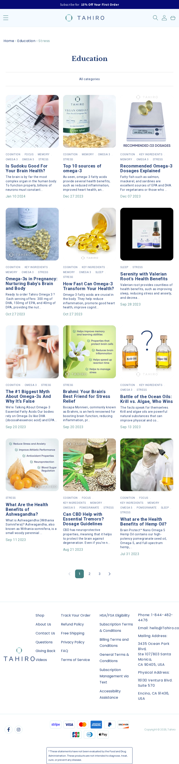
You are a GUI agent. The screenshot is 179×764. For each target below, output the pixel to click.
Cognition (13, 154)
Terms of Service (75, 659)
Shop (40, 615)
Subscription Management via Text (114, 676)
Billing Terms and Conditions (114, 642)
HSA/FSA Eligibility (115, 615)
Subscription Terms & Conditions (116, 627)
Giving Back (45, 650)
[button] (155, 17)
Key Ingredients (150, 154)
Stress (43, 159)
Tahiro (171, 729)
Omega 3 (12, 159)
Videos (41, 659)
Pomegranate (89, 507)
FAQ (64, 650)
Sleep (99, 272)
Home (8, 40)
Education (26, 40)
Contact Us (45, 633)
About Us (43, 624)
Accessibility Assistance (110, 694)
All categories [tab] (89, 79)
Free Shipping (72, 633)
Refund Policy (72, 624)
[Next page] (109, 574)
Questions (44, 642)
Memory (44, 154)
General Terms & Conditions (114, 657)
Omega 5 (28, 159)
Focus (29, 154)
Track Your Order (76, 615)
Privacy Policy (72, 642)
